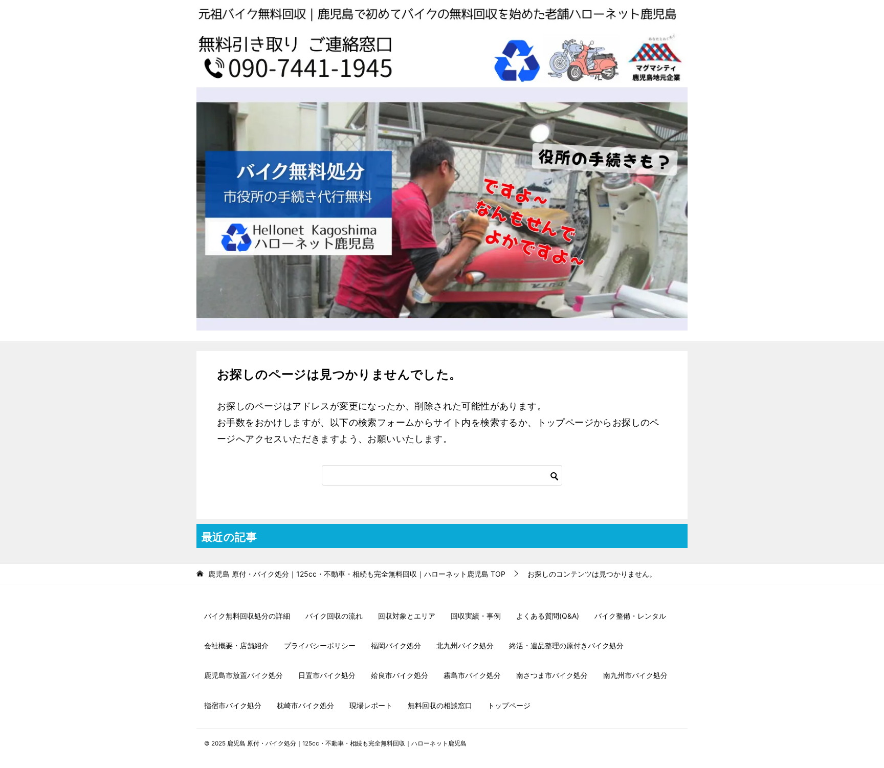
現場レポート (370, 705)
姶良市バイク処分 (399, 675)
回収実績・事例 (476, 615)
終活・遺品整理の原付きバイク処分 (566, 645)
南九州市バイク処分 (635, 675)
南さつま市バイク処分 (552, 675)
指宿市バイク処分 (232, 705)
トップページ (509, 705)
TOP (356, 574)
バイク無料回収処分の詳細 (247, 615)
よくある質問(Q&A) (547, 615)
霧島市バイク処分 (472, 675)
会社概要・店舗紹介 (236, 645)
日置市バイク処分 (327, 675)
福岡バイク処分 (396, 645)
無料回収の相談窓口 (440, 705)
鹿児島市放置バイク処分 (243, 675)
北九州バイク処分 (465, 645)
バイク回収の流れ (334, 615)
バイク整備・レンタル (630, 615)
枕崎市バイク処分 (305, 705)
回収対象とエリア (406, 615)
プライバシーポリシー (320, 645)
